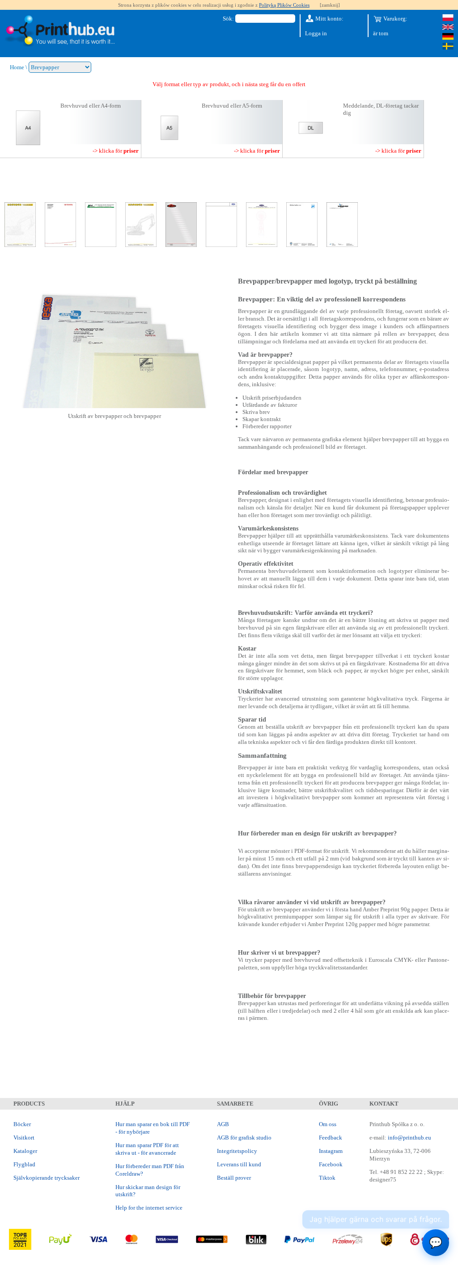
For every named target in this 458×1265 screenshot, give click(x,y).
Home (17, 67)
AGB (223, 1124)
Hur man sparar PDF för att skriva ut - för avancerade (147, 1149)
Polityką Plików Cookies (284, 5)
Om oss (327, 1124)
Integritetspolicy (237, 1151)
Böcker (22, 1124)
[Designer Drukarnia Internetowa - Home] (59, 31)
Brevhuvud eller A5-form (232, 105)
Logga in (316, 33)
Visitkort (23, 1137)
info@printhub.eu (409, 1137)
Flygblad (24, 1164)
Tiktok (327, 1177)
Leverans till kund (239, 1164)
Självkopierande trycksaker (46, 1177)
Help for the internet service (148, 1207)
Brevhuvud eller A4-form (90, 105)
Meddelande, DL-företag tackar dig (381, 109)
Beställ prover (234, 1177)
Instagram (331, 1151)
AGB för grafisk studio (244, 1137)
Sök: (228, 18)
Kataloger (25, 1151)
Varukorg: (394, 18)
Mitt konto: (329, 18)
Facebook (331, 1164)
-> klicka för (116, 150)
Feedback (330, 1137)
